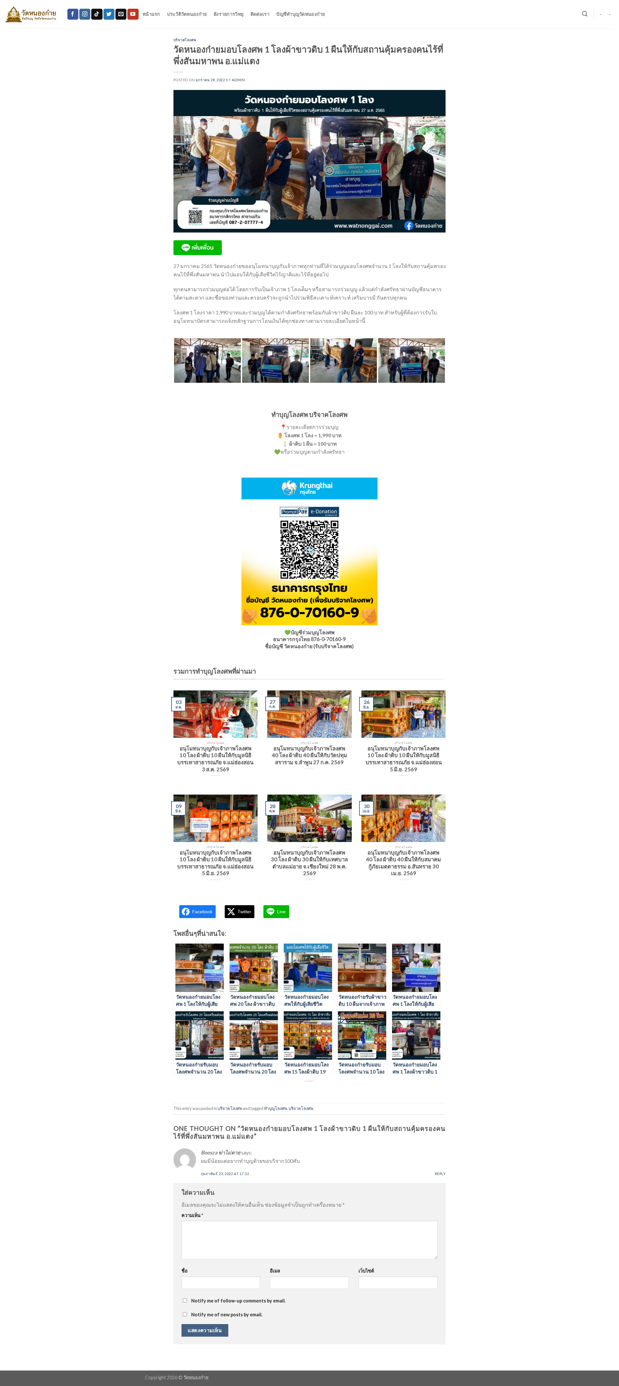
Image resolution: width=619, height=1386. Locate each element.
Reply (440, 1174)
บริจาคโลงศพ (184, 40)
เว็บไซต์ (366, 1270)
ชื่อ (185, 1270)
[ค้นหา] (584, 14)
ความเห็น (192, 1215)
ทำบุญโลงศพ (275, 1108)
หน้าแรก (151, 14)
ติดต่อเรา (260, 14)
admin (238, 80)
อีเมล (275, 1270)
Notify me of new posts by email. (226, 1314)
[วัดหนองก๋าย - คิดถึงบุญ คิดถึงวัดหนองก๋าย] (31, 14)
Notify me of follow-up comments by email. (238, 1300)
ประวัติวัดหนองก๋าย (187, 14)
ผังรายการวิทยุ (228, 14)
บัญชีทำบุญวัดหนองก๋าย (300, 14)
